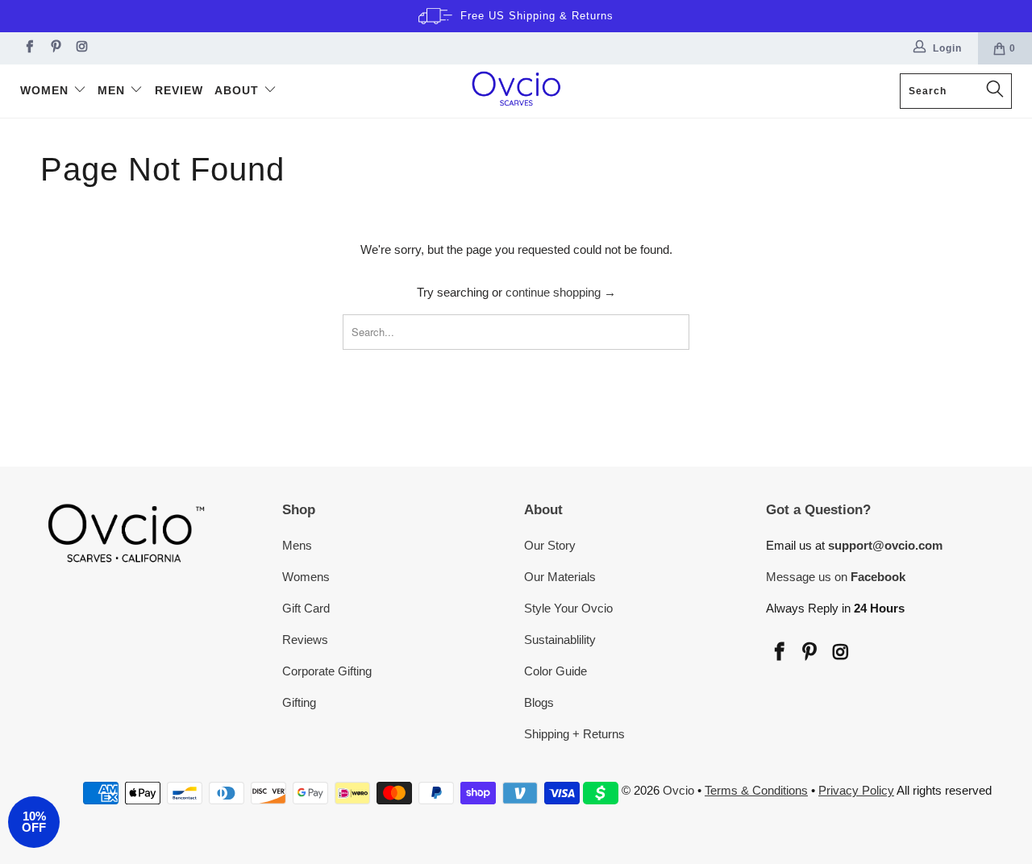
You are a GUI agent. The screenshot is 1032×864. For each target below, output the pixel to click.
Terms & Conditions (756, 790)
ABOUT (238, 90)
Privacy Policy (856, 790)
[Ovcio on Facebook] (27, 48)
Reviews (305, 639)
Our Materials (560, 577)
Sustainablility (560, 639)
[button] (34, 822)
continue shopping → (561, 292)
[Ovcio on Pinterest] (54, 48)
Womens (306, 577)
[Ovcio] (516, 91)
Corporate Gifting (327, 671)
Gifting (299, 702)
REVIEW (179, 90)
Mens (297, 545)
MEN (113, 90)
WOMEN (46, 90)
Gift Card (306, 608)
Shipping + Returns (574, 734)
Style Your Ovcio (568, 608)
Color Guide (555, 671)
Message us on (835, 577)
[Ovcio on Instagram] (81, 48)
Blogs (539, 702)
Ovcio (678, 790)
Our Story (550, 545)
